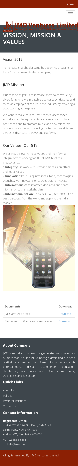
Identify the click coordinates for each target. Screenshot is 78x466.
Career (70, 4)
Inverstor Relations (14, 401)
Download (65, 314)
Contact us (10, 406)
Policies (7, 396)
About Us (9, 390)
